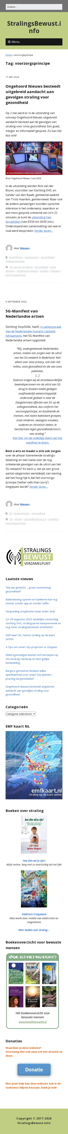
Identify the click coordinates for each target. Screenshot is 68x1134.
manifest (53, 519)
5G (10, 513)
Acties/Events (21, 513)
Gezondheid (47, 257)
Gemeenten (31, 257)
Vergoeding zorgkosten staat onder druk (30, 611)
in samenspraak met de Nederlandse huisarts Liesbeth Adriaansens (33, 331)
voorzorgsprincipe (16, 275)
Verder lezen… (43, 231)
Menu (16, 42)
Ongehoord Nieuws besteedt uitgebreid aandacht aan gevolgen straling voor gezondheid (33, 94)
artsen (18, 519)
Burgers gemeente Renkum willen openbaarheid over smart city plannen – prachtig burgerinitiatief (29, 674)
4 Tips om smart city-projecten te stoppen (31, 647)
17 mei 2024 (12, 77)
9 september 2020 (16, 301)
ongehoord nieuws (27, 271)
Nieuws (25, 248)
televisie (55, 271)
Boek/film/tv (16, 257)
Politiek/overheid (15, 261)
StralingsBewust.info (34, 27)
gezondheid (41, 267)
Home (9, 55)
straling (44, 271)
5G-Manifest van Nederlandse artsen (25, 313)
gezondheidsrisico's (35, 519)
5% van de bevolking (20, 267)
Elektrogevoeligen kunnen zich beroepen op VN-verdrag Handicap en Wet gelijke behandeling (32, 658)
